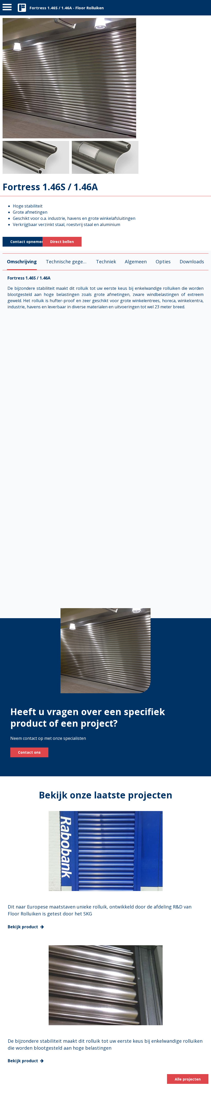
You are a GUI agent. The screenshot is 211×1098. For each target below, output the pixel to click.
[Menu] (7, 8)
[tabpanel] (105, 432)
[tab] (22, 262)
